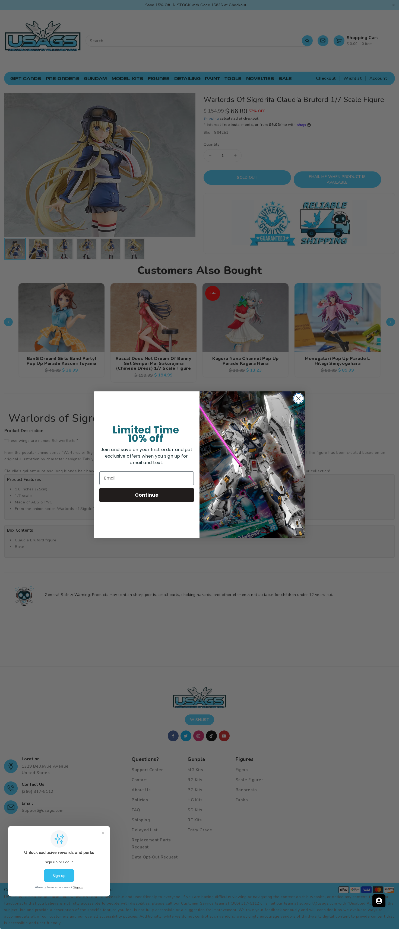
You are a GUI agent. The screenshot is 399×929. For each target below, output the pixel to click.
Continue (147, 494)
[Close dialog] (298, 398)
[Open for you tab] (378, 900)
